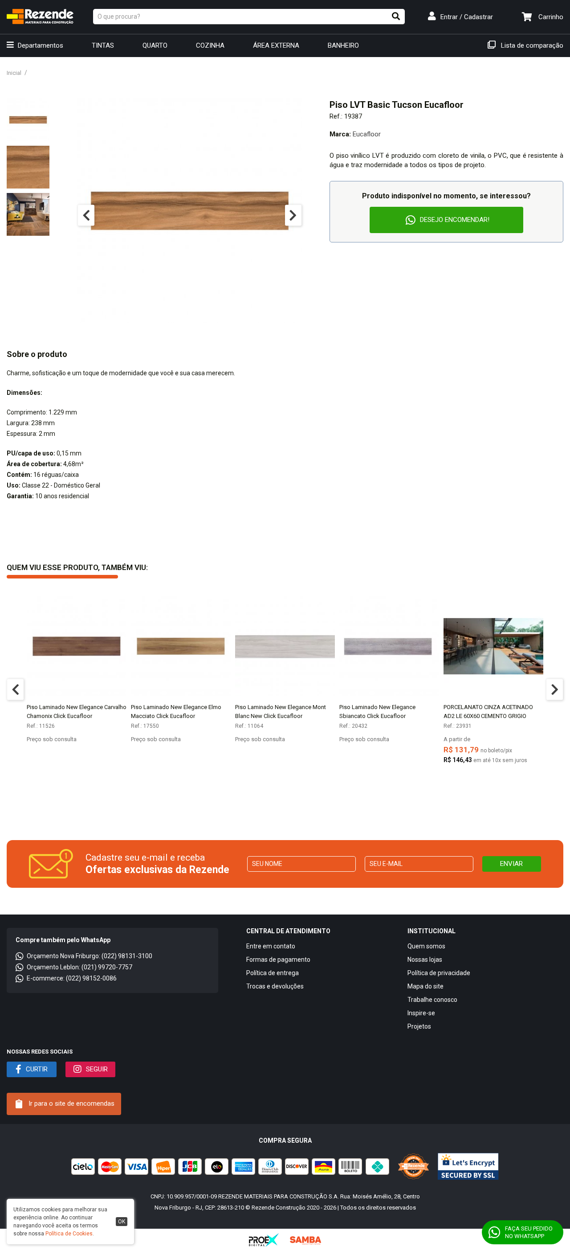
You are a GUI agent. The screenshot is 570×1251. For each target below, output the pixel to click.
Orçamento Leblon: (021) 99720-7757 (79, 967)
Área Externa (276, 45)
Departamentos (39, 45)
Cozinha (210, 45)
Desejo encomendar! (454, 220)
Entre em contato (270, 946)
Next (293, 215)
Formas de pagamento (278, 959)
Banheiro (343, 45)
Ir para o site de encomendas (70, 1103)
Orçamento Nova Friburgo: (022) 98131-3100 (89, 956)
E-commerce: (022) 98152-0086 (72, 978)
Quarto (154, 45)
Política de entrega (272, 972)
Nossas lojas (424, 959)
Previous (86, 215)
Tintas (103, 45)
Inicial (14, 73)
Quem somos (426, 946)
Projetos (419, 1026)
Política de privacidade (438, 972)
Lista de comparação (531, 45)
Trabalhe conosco (432, 999)
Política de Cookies (69, 1233)
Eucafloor (367, 134)
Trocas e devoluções (275, 986)
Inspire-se (421, 1013)
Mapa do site (425, 986)
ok (121, 1221)
